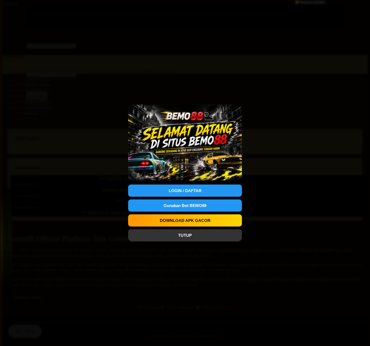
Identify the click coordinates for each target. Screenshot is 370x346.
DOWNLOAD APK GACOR (185, 220)
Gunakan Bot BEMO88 (185, 205)
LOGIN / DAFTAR (185, 190)
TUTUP (185, 235)
